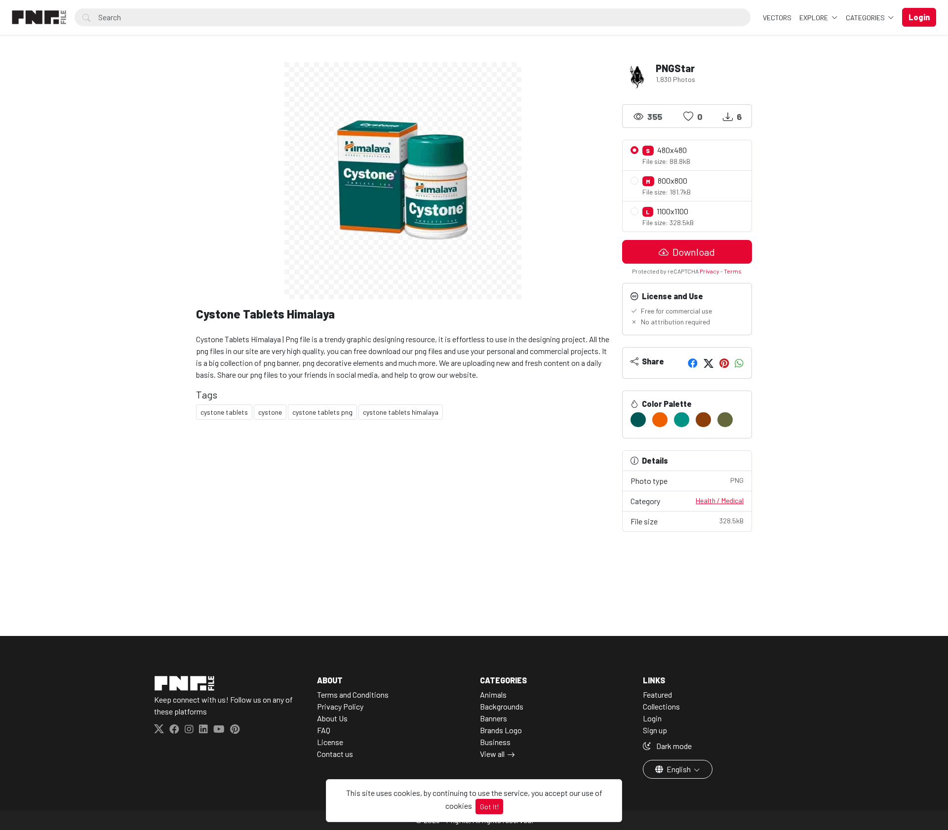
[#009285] (681, 419)
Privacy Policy (340, 706)
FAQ (323, 730)
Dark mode (673, 746)
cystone (270, 412)
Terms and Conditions (353, 694)
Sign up (655, 730)
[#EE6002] (660, 419)
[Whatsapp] (739, 363)
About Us (332, 718)
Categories (866, 17)
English (678, 769)
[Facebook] (693, 363)
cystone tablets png (322, 412)
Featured (657, 694)
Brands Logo (501, 730)
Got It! (489, 806)
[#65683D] (725, 419)
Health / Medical (720, 500)
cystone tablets (224, 412)
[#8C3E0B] (703, 419)
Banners (493, 718)
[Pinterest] (724, 363)
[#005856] (638, 419)
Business (495, 742)
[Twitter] (708, 363)
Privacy (709, 271)
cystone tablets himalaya (400, 412)
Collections (661, 706)
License (330, 742)
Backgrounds (501, 706)
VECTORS (777, 17)
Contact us (335, 753)
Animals (493, 694)
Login (652, 718)
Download (693, 252)
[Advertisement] (403, 504)
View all (492, 753)
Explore (814, 17)
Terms (733, 271)
